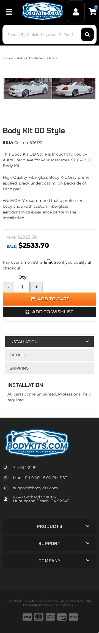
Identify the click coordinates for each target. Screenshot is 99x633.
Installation (23, 341)
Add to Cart (53, 298)
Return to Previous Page (37, 58)
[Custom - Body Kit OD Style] (49, 88)
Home (8, 58)
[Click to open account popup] (76, 11)
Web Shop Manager (59, 605)
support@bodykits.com (35, 488)
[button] (49, 34)
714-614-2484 (25, 467)
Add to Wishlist (52, 311)
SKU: (8, 142)
